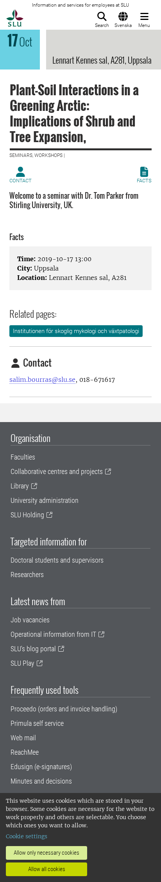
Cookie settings (26, 836)
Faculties (23, 457)
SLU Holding (27, 515)
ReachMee (25, 752)
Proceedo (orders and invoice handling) (64, 709)
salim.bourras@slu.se (42, 379)
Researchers (27, 574)
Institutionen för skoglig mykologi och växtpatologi (76, 331)
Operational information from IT (53, 634)
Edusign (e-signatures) (41, 767)
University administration (45, 500)
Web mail (23, 738)
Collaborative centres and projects (57, 471)
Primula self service (37, 723)
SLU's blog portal (33, 649)
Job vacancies (30, 620)
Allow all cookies (46, 869)
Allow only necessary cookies (46, 852)
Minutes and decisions (41, 781)
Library (20, 486)
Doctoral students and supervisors (57, 560)
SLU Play (22, 663)
